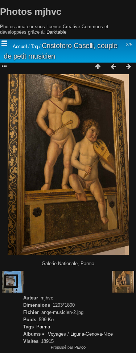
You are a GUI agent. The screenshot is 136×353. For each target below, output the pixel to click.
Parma (43, 326)
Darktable (56, 32)
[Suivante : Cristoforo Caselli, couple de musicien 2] (128, 67)
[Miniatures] (98, 67)
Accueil (20, 46)
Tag (34, 46)
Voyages (57, 334)
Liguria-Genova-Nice (91, 334)
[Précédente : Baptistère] (113, 67)
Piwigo (80, 347)
